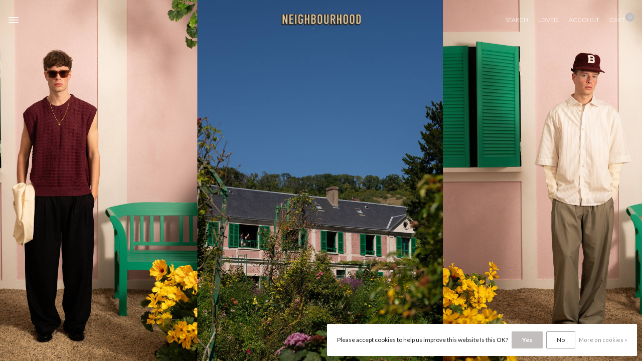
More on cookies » (603, 339)
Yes (527, 339)
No (561, 339)
